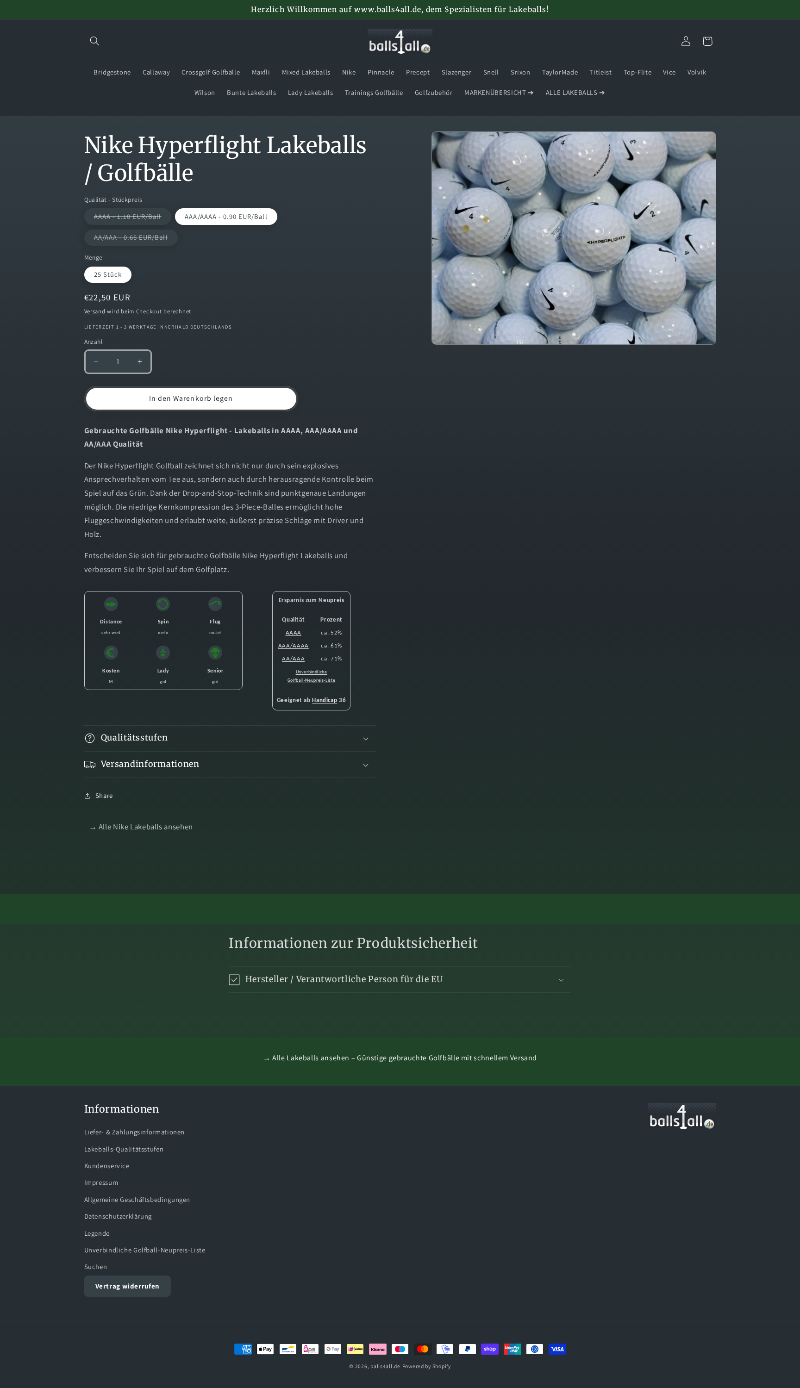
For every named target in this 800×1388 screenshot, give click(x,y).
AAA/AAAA (293, 646)
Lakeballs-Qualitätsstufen (124, 1149)
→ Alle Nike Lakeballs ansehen (141, 827)
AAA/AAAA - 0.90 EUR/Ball (226, 216)
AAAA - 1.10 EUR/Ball (132, 218)
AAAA (294, 633)
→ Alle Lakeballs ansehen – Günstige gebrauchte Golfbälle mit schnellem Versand (400, 1058)
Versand (95, 311)
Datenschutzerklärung (118, 1216)
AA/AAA (293, 659)
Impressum (101, 1182)
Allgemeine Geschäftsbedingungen (137, 1199)
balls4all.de (385, 1366)
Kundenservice (107, 1165)
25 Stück (108, 274)
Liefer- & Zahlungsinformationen (134, 1131)
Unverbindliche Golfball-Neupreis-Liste (145, 1249)
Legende (97, 1233)
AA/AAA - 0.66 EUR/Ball (136, 239)
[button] (95, 41)
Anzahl (93, 341)
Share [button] (104, 795)
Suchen (95, 1266)
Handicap (324, 700)
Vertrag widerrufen (127, 1286)
